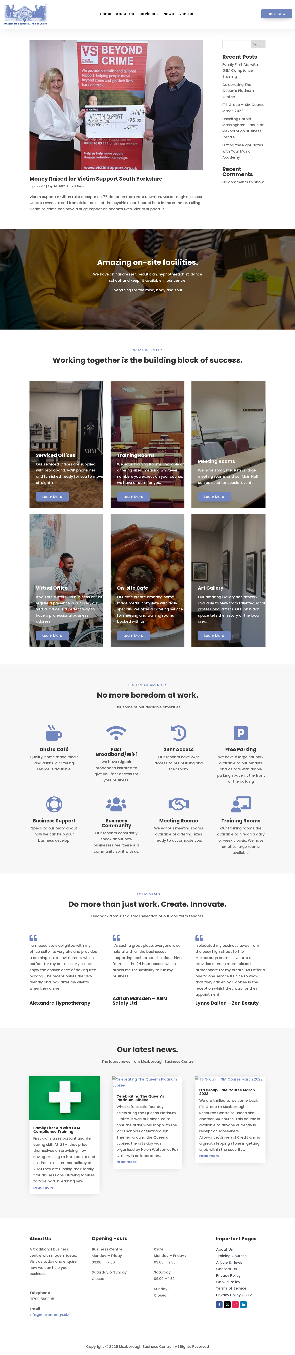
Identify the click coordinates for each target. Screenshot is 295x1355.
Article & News (229, 1262)
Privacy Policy (228, 1275)
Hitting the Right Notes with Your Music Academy (242, 151)
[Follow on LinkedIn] (243, 1304)
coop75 (39, 186)
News (169, 14)
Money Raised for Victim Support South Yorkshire (96, 178)
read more (43, 1187)
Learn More (52, 496)
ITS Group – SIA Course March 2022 (227, 1092)
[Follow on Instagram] (235, 1304)
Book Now (277, 13)
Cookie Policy (228, 1281)
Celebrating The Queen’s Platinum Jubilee (238, 90)
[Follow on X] (227, 1304)
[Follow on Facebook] (219, 1304)
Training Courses (231, 1255)
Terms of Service (231, 1288)
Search (258, 44)
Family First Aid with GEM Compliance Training (240, 70)
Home (105, 14)
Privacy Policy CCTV (234, 1294)
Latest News (76, 186)
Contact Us (226, 1268)
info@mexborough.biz (49, 1314)
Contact (186, 14)
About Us (125, 14)
